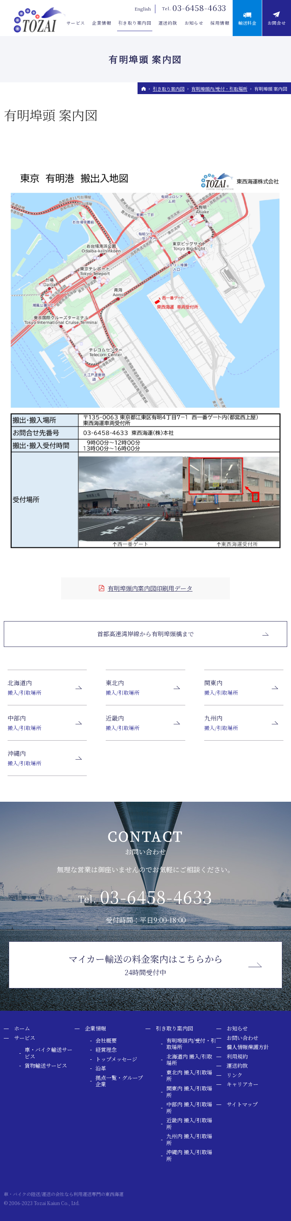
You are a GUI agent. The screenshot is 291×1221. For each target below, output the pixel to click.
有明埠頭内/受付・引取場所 (191, 1044)
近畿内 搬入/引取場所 (189, 1123)
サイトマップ (242, 1104)
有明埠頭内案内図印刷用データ (150, 588)
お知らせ (237, 1028)
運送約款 (237, 1065)
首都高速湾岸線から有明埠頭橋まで (145, 633)
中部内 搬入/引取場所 (189, 1107)
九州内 (221, 723)
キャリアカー (242, 1084)
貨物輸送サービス (46, 1065)
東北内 (122, 687)
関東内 (221, 687)
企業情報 (95, 1028)
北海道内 (24, 687)
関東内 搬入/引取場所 (189, 1091)
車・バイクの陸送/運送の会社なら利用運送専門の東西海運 (64, 1194)
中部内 (24, 723)
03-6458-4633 (199, 7)
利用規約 (237, 1056)
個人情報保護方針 (248, 1047)
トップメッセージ (116, 1059)
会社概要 (106, 1040)
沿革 (100, 1068)
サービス (24, 1038)
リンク (234, 1075)
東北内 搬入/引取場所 (189, 1076)
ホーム (22, 1028)
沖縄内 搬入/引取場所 (189, 1155)
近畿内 (122, 723)
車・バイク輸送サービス (48, 1053)
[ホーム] (143, 88)
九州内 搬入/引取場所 (189, 1139)
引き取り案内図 (174, 1028)
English (143, 9)
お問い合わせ (242, 1038)
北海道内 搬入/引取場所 (189, 1060)
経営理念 (106, 1049)
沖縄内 (24, 758)
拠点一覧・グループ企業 (119, 1081)
